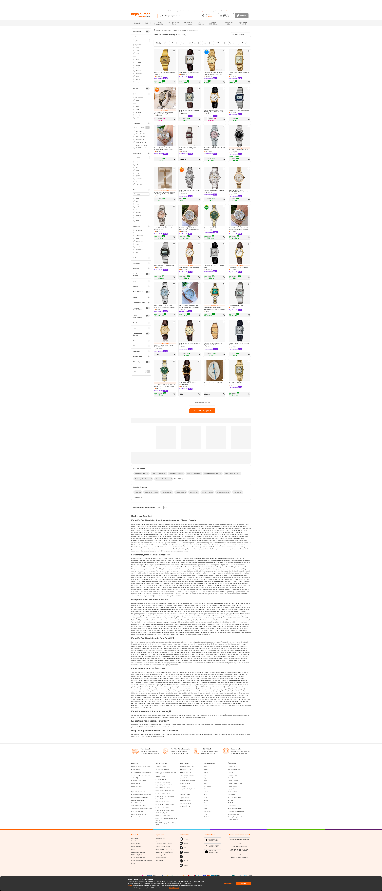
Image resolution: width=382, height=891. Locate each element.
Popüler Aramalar (232, 772)
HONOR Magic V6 (233, 819)
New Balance (207, 786)
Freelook (138, 82)
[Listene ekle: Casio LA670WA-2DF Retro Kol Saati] (248, 88)
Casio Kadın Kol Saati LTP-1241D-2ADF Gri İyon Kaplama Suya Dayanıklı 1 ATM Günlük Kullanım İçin (164, 306)
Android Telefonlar (160, 776)
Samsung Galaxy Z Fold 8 (235, 808)
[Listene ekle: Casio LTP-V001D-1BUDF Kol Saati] (248, 126)
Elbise (188, 783)
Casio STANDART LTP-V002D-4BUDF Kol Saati (214, 148)
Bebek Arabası (135, 814)
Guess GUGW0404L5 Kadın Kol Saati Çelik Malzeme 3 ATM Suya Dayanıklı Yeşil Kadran (164, 385)
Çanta (181, 789)
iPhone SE (158, 799)
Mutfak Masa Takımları (145, 794)
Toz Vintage (139, 68)
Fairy (205, 805)
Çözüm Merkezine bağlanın (239, 839)
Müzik (140, 786)
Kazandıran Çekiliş (233, 791)
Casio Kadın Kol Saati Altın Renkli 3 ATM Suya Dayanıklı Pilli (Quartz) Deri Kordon (214, 111)
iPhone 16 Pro (159, 785)
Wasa (205, 814)
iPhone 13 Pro (165, 807)
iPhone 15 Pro (159, 796)
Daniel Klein (139, 62)
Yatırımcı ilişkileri (135, 843)
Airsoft (133, 783)
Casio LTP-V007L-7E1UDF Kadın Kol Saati (214, 266)
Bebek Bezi (143, 814)
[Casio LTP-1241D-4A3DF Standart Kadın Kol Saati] (165, 216)
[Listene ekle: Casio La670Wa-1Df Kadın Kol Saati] (174, 244)
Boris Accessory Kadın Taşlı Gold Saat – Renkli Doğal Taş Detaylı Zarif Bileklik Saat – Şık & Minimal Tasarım (164, 193)
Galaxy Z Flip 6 (159, 818)
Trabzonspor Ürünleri (185, 800)
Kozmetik (133, 800)
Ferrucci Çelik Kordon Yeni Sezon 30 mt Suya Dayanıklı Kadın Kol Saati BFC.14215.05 (164, 148)
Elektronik (138, 803)
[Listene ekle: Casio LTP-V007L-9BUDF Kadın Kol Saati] (199, 88)
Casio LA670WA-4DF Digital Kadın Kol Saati (189, 148)
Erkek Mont (183, 769)
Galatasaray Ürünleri (185, 803)
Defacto (206, 789)
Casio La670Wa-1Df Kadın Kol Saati (164, 265)
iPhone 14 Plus (166, 788)
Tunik (188, 789)
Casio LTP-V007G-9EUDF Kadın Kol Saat (239, 73)
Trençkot (193, 789)
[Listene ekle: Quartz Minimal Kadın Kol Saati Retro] (224, 361)
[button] (148, 127)
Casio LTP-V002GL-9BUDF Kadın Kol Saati (189, 344)
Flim (136, 786)
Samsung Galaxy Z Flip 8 (234, 814)
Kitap (132, 786)
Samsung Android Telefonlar (162, 772)
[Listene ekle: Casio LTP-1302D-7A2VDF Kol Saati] (224, 168)
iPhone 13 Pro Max (160, 810)
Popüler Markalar (232, 775)
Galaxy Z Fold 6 (168, 818)
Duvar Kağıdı (134, 811)
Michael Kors (139, 73)
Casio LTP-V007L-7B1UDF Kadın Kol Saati (239, 344)
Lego (205, 797)
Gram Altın (134, 775)
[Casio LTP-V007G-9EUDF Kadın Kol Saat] (239, 60)
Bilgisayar (133, 766)
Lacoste (206, 791)
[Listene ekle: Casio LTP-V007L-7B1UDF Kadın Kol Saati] (248, 321)
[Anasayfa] (155, 30)
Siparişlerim (171, 11)
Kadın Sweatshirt (190, 780)
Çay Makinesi (144, 797)
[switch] (148, 31)
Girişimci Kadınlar (205, 11)
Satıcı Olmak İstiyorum (161, 841)
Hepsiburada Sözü (233, 766)
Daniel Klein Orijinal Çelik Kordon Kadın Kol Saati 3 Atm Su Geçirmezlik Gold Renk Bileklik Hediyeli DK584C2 (189, 228)
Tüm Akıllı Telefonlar (160, 766)
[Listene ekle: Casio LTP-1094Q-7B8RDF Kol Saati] (199, 244)
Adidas (206, 772)
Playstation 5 (231, 794)
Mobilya (141, 811)
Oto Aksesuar (141, 791)
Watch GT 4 (158, 823)
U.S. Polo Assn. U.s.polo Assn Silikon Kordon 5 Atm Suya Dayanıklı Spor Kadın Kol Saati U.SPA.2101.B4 (188, 306)
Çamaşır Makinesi (136, 772)
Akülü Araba (134, 805)
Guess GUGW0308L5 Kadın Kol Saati (214, 228)
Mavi (205, 808)
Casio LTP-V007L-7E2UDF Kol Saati (189, 72)
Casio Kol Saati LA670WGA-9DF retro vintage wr (164, 73)
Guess (137, 53)
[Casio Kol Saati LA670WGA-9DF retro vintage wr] (165, 60)
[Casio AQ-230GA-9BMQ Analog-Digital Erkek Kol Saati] (214, 331)
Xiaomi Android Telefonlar (162, 769)
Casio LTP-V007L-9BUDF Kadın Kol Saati (189, 111)
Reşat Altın (140, 775)
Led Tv (133, 803)
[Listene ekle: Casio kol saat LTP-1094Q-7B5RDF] (248, 244)
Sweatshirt (182, 780)
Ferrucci (138, 65)
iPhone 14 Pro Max (169, 790)
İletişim (133, 863)
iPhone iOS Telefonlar (161, 779)
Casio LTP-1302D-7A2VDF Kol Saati (214, 190)
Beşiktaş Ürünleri (184, 797)
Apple (205, 778)
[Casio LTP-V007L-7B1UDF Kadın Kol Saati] (239, 331)
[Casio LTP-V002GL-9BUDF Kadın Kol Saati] (190, 331)
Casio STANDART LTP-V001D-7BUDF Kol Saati (189, 191)
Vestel (205, 780)
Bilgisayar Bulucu (167, 823)
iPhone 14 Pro (159, 790)
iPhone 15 (158, 793)
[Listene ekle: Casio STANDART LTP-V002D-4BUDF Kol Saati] (224, 126)
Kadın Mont (190, 769)
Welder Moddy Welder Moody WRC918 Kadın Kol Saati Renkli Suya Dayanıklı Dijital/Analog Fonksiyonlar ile (214, 308)
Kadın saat (221, 543)
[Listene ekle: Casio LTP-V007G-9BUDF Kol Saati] (248, 361)
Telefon (144, 766)
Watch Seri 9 (166, 815)
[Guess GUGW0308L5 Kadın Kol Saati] (214, 216)
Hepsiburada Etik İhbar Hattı (239, 857)
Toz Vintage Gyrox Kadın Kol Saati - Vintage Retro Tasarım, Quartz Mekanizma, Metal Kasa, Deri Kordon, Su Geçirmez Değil (164, 113)
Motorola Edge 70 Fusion (234, 797)
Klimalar (138, 769)
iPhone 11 (164, 799)
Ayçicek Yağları (135, 778)
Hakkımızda (134, 838)
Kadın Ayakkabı (184, 775)
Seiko (137, 47)
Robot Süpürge (142, 780)
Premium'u (142, 16)
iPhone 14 (158, 788)
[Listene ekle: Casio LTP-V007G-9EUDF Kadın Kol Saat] (248, 51)
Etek (185, 789)
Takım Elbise (183, 783)
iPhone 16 (158, 782)
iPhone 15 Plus (166, 793)
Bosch (205, 783)
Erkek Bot (182, 772)
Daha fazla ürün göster (202, 411)
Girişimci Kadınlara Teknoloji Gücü (164, 849)
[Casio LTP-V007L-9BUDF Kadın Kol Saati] (190, 98)
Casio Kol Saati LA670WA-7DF (237, 305)
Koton (205, 803)
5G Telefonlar (231, 803)
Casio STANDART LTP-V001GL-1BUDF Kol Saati (188, 383)
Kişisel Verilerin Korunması (138, 852)
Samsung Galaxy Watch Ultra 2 (236, 817)
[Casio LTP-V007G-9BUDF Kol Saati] (239, 371)
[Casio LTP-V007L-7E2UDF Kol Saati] (190, 60)
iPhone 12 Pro (165, 801)
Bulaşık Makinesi (146, 772)
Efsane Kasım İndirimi (233, 778)
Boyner (206, 800)
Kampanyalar (194, 11)
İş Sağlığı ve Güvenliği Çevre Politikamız (142, 860)
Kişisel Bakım (140, 800)
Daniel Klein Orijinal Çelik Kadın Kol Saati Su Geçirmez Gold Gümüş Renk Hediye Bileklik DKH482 (239, 228)
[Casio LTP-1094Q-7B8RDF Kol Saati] (190, 253)
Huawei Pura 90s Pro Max (235, 783)
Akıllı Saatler (158, 813)
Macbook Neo (232, 789)
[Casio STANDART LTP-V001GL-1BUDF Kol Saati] (190, 371)
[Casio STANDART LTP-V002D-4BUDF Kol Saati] (214, 136)
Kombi (133, 769)
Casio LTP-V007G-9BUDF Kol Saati (238, 383)
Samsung (206, 769)
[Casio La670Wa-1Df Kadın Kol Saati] (165, 253)
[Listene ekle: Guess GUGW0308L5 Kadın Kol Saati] (224, 206)
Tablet (139, 766)
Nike (205, 775)
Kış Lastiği (134, 791)
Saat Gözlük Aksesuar (146, 808)
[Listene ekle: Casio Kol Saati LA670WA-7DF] (248, 284)
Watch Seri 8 (158, 815)
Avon (205, 766)
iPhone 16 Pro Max (169, 785)
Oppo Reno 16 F (232, 805)
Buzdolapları (134, 794)
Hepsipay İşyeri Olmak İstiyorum (163, 843)
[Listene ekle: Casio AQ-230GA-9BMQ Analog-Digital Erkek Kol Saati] (224, 321)
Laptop (148, 766)
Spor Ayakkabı (183, 778)
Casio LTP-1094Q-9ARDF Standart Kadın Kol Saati (163, 346)
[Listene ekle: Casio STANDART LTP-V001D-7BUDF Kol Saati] (199, 168)
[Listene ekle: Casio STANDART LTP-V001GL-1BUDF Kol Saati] (199, 361)
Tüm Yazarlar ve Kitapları (234, 769)
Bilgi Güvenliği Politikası (137, 855)
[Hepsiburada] (140, 14)
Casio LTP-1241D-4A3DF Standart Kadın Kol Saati (163, 228)
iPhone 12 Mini (159, 804)
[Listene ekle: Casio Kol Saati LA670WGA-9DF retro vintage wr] (174, 51)
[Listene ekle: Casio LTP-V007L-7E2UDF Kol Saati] (199, 51)
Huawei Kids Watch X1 (234, 780)
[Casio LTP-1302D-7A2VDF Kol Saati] (214, 178)
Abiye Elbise (183, 786)
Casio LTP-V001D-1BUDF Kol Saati (238, 150)
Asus (205, 794)
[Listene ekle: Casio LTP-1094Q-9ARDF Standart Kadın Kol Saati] (174, 321)
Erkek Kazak (183, 766)
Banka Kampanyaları (161, 857)
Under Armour (207, 811)
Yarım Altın (147, 775)
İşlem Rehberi (159, 860)
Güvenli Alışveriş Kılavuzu (138, 857)
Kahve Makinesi (135, 797)
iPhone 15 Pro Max (169, 796)
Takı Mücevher (135, 808)
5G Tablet (230, 800)
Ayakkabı (191, 775)
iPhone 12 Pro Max (169, 804)
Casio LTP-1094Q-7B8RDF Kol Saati (189, 267)
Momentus (138, 70)
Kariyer (133, 849)
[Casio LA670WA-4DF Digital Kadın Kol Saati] (190, 136)
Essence (138, 79)
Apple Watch (166, 813)
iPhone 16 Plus (166, 782)
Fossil (137, 59)
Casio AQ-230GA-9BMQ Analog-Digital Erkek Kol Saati (213, 344)
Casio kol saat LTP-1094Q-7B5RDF (238, 267)
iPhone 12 (158, 801)
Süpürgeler (134, 780)
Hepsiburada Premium (230, 11)
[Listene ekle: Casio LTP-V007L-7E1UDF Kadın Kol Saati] (224, 244)
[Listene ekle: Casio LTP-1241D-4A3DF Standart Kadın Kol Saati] (174, 206)
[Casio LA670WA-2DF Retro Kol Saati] (239, 98)
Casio (137, 50)
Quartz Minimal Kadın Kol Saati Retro (214, 383)
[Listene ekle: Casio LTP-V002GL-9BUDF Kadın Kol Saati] (199, 321)
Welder (137, 76)
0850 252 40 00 (239, 850)
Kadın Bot (188, 772)
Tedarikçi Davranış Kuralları (162, 846)
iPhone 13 (158, 807)
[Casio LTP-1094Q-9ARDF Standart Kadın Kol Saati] (165, 331)
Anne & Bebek (142, 805)
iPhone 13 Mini (170, 810)
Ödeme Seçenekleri (160, 855)
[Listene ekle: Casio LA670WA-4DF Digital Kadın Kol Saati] (199, 126)
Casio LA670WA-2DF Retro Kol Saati (239, 110)
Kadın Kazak (190, 766)
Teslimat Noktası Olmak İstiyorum (164, 852)
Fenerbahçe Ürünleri (185, 806)
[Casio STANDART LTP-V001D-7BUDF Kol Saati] (190, 178)
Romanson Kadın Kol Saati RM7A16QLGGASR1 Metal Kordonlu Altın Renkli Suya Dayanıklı (238, 191)
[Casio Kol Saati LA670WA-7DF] (239, 293)
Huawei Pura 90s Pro (233, 786)
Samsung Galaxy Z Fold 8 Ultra (236, 811)
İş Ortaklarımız (135, 841)
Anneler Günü (134, 789)
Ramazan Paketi (135, 817)
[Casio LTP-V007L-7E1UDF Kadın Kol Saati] (214, 253)
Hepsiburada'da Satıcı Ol (244, 11)
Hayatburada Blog (160, 838)
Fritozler (138, 783)
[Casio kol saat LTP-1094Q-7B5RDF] (239, 253)
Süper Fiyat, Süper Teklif (182, 11)
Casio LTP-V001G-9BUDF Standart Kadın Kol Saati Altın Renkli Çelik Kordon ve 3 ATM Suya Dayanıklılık (213, 73)
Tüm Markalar (207, 817)
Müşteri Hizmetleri (217, 11)
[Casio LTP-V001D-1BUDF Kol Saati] (239, 136)
